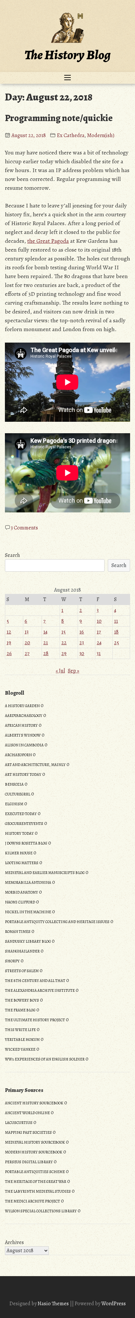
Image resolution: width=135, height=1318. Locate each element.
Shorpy (12, 961)
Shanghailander (22, 951)
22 (64, 642)
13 (27, 631)
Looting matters (21, 862)
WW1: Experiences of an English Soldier (45, 1059)
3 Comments (24, 527)
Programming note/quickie (59, 118)
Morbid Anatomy (21, 892)
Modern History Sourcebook (33, 1152)
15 (63, 631)
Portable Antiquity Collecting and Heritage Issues (57, 921)
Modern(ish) (100, 135)
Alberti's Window (23, 735)
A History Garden (22, 705)
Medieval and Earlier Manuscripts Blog (45, 872)
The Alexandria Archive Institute (40, 990)
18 (116, 631)
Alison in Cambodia (24, 745)
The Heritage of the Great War (35, 1181)
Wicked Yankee (20, 1049)
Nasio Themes (54, 1303)
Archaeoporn (18, 754)
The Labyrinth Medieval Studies (38, 1191)
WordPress (113, 1303)
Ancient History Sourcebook (34, 1103)
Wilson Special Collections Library (41, 1211)
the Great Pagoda (48, 241)
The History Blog (67, 55)
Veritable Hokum (22, 1039)
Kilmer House (18, 853)
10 (99, 621)
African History (21, 725)
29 (64, 653)
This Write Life (20, 1029)
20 (27, 642)
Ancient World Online (27, 1112)
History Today (19, 833)
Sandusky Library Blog (28, 941)
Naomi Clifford (20, 902)
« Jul (60, 670)
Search (12, 555)
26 (9, 653)
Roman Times (17, 931)
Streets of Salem (22, 970)
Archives (14, 1242)
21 (45, 642)
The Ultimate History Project (35, 1020)
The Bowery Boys (22, 1000)
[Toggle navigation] (67, 78)
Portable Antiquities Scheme (35, 1171)
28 (45, 653)
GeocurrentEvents (24, 823)
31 (99, 653)
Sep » (73, 670)
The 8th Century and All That (35, 980)
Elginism (14, 804)
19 (9, 642)
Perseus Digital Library (29, 1162)
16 (81, 631)
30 (81, 653)
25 (116, 642)
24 (99, 642)
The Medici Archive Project (32, 1201)
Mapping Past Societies (28, 1132)
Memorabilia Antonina (28, 882)
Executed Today (21, 813)
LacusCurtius (18, 1122)
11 (116, 621)
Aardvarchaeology (23, 715)
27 (27, 653)
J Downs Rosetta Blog (26, 843)
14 (45, 631)
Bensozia (14, 784)
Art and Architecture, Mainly (35, 764)
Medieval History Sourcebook (35, 1142)
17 (99, 631)
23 (81, 642)
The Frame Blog (20, 1010)
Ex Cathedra (71, 135)
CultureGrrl (17, 794)
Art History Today (23, 774)
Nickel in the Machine (28, 912)
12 (9, 631)
